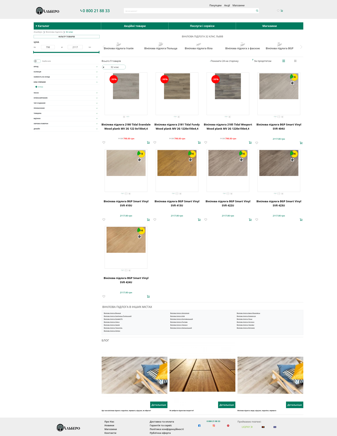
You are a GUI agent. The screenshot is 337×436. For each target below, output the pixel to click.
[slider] (33, 52)
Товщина (37, 113)
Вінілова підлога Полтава (178, 322)
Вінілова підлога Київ (177, 316)
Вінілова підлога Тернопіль (113, 328)
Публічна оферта (160, 433)
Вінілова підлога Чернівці (245, 325)
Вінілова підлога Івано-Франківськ (248, 313)
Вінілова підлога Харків (112, 325)
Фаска (36, 93)
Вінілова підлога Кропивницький (181, 319)
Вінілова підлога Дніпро (112, 331)
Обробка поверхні (41, 124)
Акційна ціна (46, 61)
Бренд (36, 67)
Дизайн (37, 129)
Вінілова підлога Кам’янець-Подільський (117, 316)
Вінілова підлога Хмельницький (181, 328)
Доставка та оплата (162, 421)
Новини (109, 425)
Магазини (238, 5)
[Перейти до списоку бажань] (278, 11)
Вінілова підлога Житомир (246, 328)
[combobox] (191, 11)
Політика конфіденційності (167, 429)
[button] (124, 116)
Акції (227, 5)
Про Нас (109, 421)
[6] (278, 86)
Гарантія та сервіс (161, 425)
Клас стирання (40, 82)
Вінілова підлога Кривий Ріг (113, 319)
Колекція (37, 72)
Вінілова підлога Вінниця (112, 313)
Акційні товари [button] (135, 26)
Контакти (110, 433)
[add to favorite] (104, 142)
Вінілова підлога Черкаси (178, 325)
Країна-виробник (41, 98)
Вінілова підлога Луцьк (244, 319)
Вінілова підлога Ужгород (245, 322)
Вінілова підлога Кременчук (246, 316)
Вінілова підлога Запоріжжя (179, 313)
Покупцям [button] (215, 5)
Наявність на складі (42, 77)
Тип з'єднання (39, 103)
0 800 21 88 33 (213, 421)
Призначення (39, 108)
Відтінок (37, 118)
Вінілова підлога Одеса (111, 322)
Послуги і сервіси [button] (202, 26)
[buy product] (148, 142)
